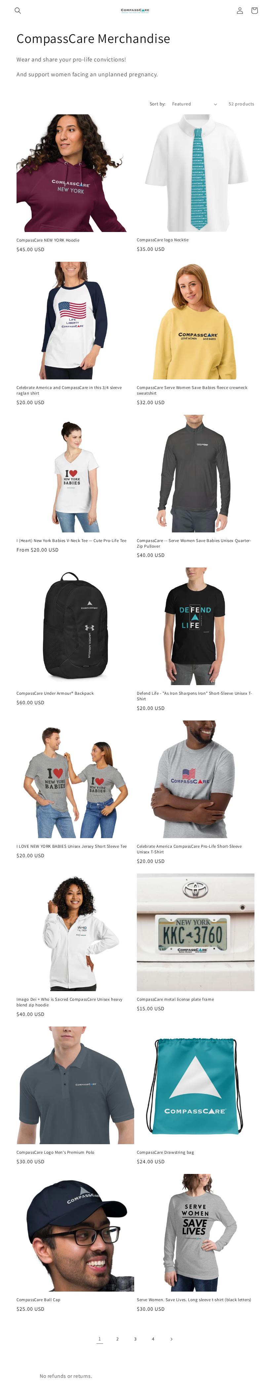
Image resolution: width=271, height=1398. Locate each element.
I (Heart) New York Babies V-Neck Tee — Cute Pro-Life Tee (72, 540)
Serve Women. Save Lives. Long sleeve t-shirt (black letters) (194, 1299)
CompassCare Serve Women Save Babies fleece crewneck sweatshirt (192, 390)
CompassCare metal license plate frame (175, 999)
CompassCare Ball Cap (38, 1299)
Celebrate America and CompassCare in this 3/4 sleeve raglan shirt (69, 390)
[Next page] (171, 1339)
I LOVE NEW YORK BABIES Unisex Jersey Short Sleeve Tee (72, 846)
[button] (18, 10)
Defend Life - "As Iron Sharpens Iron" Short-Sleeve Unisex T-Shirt (194, 696)
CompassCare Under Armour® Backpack (55, 693)
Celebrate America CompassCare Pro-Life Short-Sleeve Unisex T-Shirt (189, 849)
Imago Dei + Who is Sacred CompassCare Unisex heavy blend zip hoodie (70, 1002)
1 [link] (99, 1338)
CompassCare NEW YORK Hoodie (48, 240)
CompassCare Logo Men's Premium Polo (56, 1152)
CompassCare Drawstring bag (165, 1152)
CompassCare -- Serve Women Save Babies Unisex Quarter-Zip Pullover (194, 543)
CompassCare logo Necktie (162, 240)
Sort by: (158, 104)
